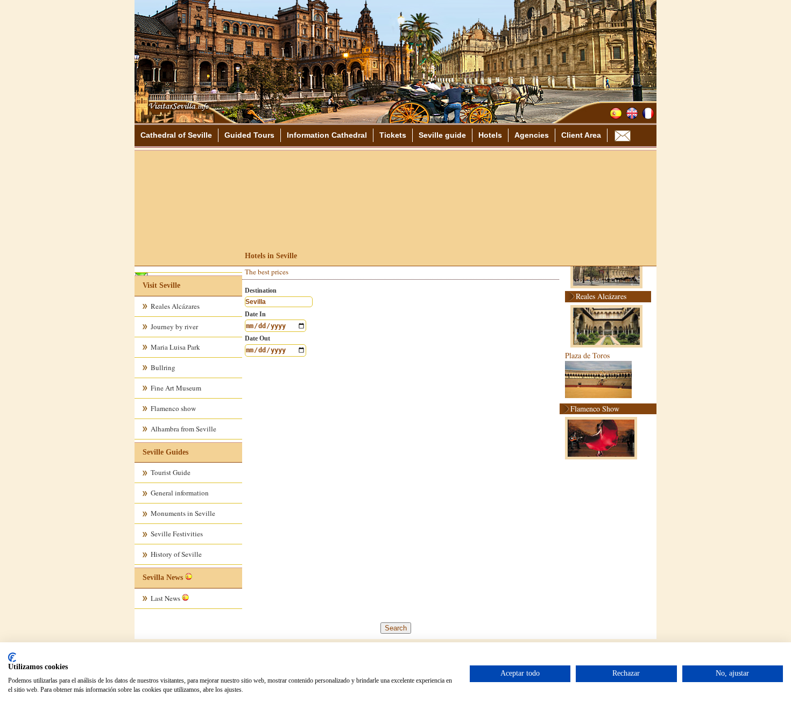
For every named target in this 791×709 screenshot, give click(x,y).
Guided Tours (249, 135)
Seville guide (442, 135)
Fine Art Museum (176, 388)
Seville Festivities (177, 533)
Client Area (581, 135)
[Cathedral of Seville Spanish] (616, 113)
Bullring (163, 367)
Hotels (490, 135)
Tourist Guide (170, 472)
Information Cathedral (327, 135)
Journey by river (174, 326)
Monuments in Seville (183, 513)
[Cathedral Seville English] (632, 113)
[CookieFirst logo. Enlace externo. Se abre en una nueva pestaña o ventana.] (12, 657)
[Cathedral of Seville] (176, 119)
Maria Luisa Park (175, 347)
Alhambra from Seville (183, 429)
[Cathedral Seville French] (648, 113)
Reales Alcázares (175, 306)
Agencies (531, 135)
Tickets (392, 135)
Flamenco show (173, 408)
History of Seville (176, 554)
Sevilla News (163, 577)
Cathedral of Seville (176, 135)
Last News (166, 598)
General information (180, 493)
